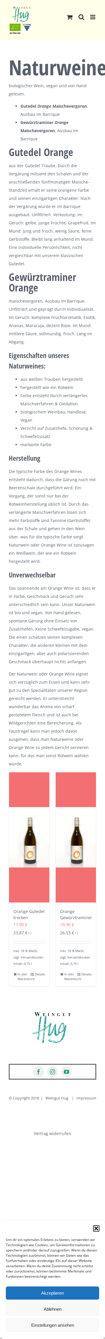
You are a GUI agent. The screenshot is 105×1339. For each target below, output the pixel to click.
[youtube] (66, 1071)
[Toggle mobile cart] (70, 17)
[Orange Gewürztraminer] (76, 837)
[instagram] (52, 1071)
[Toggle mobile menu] (93, 17)
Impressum (86, 1098)
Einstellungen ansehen (52, 1325)
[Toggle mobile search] (81, 17)
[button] (96, 1228)
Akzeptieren (52, 1293)
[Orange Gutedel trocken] (29, 837)
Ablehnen (53, 1309)
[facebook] (38, 1071)
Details (40, 974)
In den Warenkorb (23, 976)
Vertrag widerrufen (52, 1133)
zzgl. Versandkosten (28, 957)
